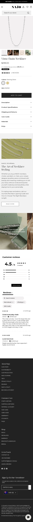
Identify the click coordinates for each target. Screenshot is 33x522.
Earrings (4, 438)
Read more (10, 204)
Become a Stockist (7, 390)
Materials (4, 121)
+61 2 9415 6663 (5, 458)
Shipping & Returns (7, 404)
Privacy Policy (6, 381)
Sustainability (6, 369)
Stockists (4, 418)
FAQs (3, 126)
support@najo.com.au (9, 461)
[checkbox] (7, 306)
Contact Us (5, 455)
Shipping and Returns (9, 112)
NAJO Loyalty (5, 387)
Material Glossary (7, 407)
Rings (3, 432)
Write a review (16, 285)
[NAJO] (16, 7)
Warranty (4, 415)
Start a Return (6, 401)
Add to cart (16, 95)
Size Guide (4, 410)
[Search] (28, 13)
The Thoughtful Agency (19, 515)
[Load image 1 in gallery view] (16, 32)
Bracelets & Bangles (8, 441)
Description (5, 102)
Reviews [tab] (7, 293)
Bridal (3, 444)
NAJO (7, 515)
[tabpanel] (16, 322)
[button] (16, 270)
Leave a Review (6, 464)
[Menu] (2, 7)
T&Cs (3, 378)
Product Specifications (9, 107)
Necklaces (5, 435)
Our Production (7, 372)
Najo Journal (6, 375)
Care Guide (5, 117)
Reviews (4, 384)
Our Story (5, 367)
